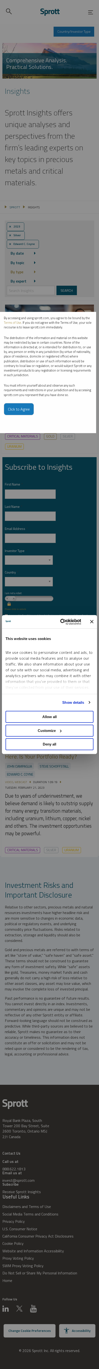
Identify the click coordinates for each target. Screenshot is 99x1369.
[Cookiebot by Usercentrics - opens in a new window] (61, 622)
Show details (73, 702)
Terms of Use (12, 322)
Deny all (49, 744)
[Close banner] (91, 622)
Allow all (49, 717)
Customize (47, 731)
